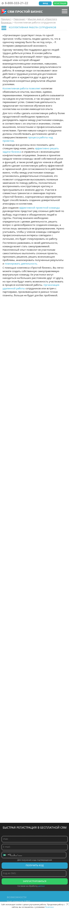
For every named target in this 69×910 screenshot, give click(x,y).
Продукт (6, 19)
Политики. (49, 907)
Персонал (19, 19)
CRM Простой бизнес (25, 11)
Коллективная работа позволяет (22, 88)
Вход (45, 3)
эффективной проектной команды (39, 207)
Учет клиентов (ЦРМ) (18, 901)
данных (41, 886)
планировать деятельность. (21, 263)
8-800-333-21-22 (16, 3)
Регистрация (60, 3)
